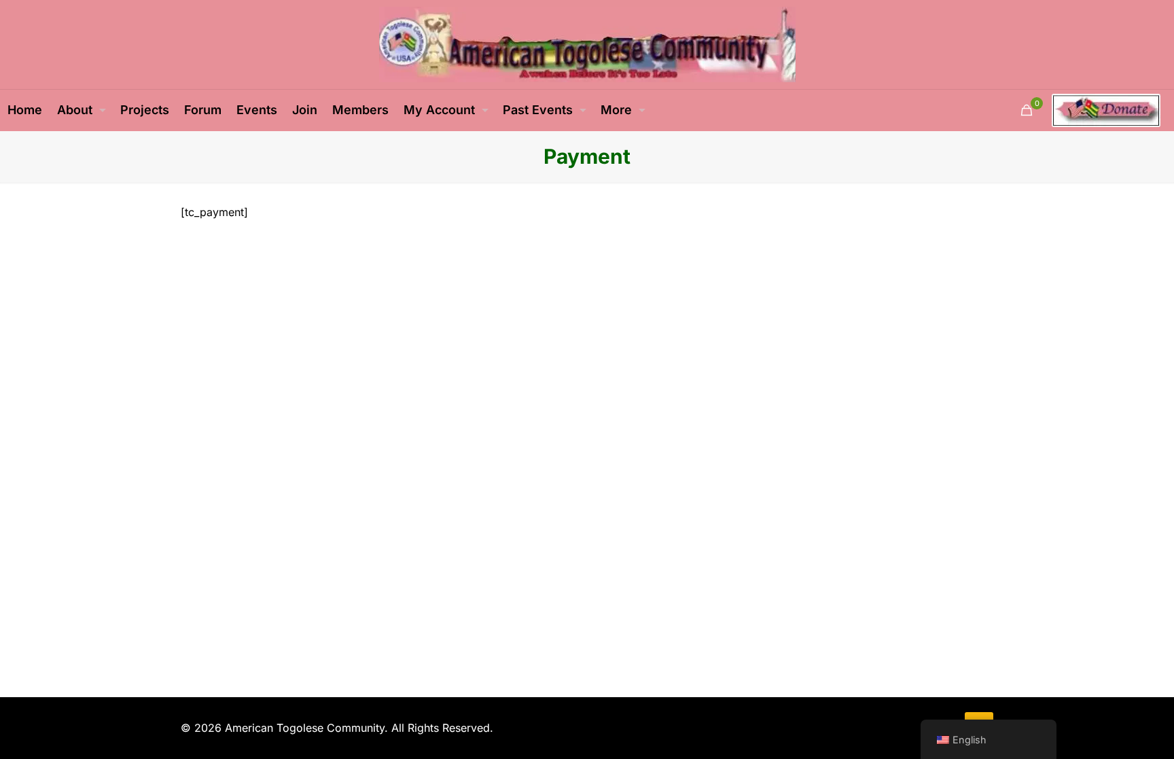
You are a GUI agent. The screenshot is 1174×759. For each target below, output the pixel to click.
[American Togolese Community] (587, 44)
